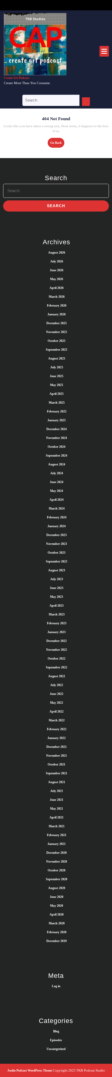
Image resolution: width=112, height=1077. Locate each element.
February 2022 (56, 729)
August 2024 (56, 464)
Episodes (56, 1040)
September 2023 (56, 561)
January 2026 (56, 314)
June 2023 (56, 588)
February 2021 (56, 835)
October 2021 (56, 764)
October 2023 (56, 552)
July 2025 (56, 367)
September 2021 (56, 773)
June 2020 (56, 897)
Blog (56, 1031)
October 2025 (56, 341)
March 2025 (57, 402)
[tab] (104, 51)
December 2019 (56, 941)
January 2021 (56, 844)
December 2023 (56, 535)
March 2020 (57, 923)
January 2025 (56, 420)
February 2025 (56, 411)
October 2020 (56, 870)
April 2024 (56, 500)
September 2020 (56, 879)
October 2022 (56, 658)
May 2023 (56, 597)
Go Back (57, 144)
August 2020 (56, 888)
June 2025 (56, 376)
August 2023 (56, 570)
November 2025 (56, 332)
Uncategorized (56, 1049)
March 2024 (57, 508)
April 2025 (56, 394)
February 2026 (56, 305)
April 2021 (56, 817)
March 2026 (57, 297)
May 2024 (56, 491)
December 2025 (56, 323)
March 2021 (57, 826)
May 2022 (56, 703)
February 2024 (56, 517)
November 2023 (56, 544)
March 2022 (57, 720)
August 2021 (56, 782)
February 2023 (56, 623)
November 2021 (56, 755)
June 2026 (56, 270)
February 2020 (56, 932)
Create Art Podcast (16, 78)
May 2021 (56, 808)
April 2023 (56, 605)
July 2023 (56, 579)
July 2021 (56, 791)
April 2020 (56, 914)
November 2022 (56, 650)
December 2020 (56, 853)
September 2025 (56, 349)
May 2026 (56, 279)
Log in (56, 986)
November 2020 (56, 861)
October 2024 (56, 447)
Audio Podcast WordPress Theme (29, 1070)
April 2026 (56, 288)
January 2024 (56, 526)
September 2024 (56, 455)
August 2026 (56, 252)
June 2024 (56, 482)
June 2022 (56, 694)
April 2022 (56, 711)
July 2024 (56, 473)
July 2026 (56, 261)
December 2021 (56, 747)
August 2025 (56, 358)
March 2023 (57, 614)
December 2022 (56, 641)
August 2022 (56, 676)
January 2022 (56, 738)
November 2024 (56, 438)
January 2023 (56, 632)
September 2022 (56, 667)
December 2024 (56, 429)
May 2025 (56, 385)
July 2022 (56, 685)
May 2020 (56, 905)
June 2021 (56, 800)
